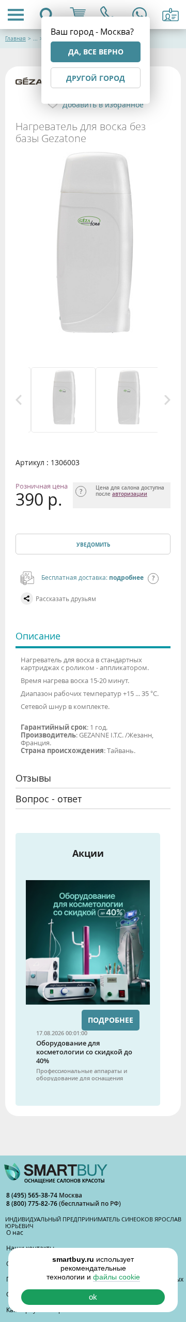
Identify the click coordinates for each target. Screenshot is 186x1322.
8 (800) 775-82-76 (32, 1203)
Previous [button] (19, 400)
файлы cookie (116, 1277)
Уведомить (93, 544)
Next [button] (167, 400)
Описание (38, 636)
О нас (14, 1232)
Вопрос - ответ (49, 798)
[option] (60, 400)
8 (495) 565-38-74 (32, 1195)
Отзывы (33, 778)
